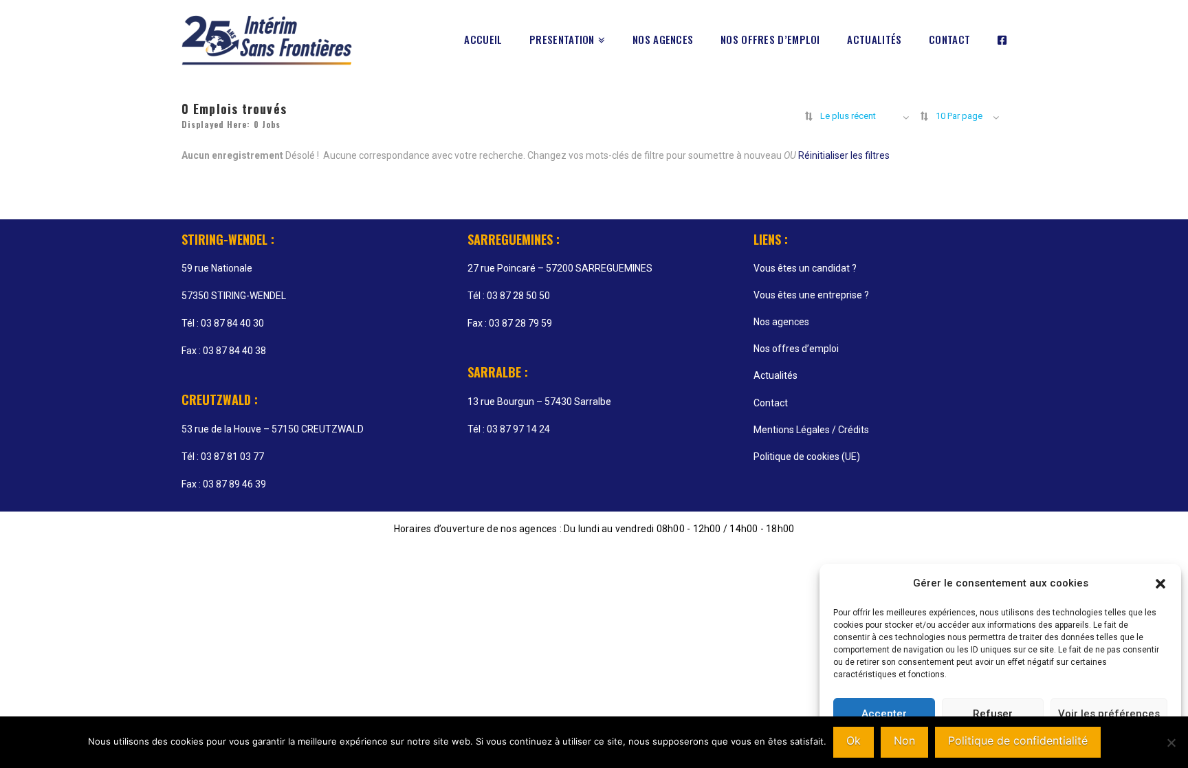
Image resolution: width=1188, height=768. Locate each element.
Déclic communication (930, 549)
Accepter (884, 713)
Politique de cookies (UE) (807, 456)
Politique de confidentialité (1018, 740)
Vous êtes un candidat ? (805, 268)
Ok (853, 740)
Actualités (776, 375)
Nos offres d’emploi (796, 348)
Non (904, 740)
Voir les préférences (1109, 713)
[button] (1160, 584)
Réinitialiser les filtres (844, 155)
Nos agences (781, 321)
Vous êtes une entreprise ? (811, 294)
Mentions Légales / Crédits (811, 429)
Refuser (993, 713)
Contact (771, 402)
